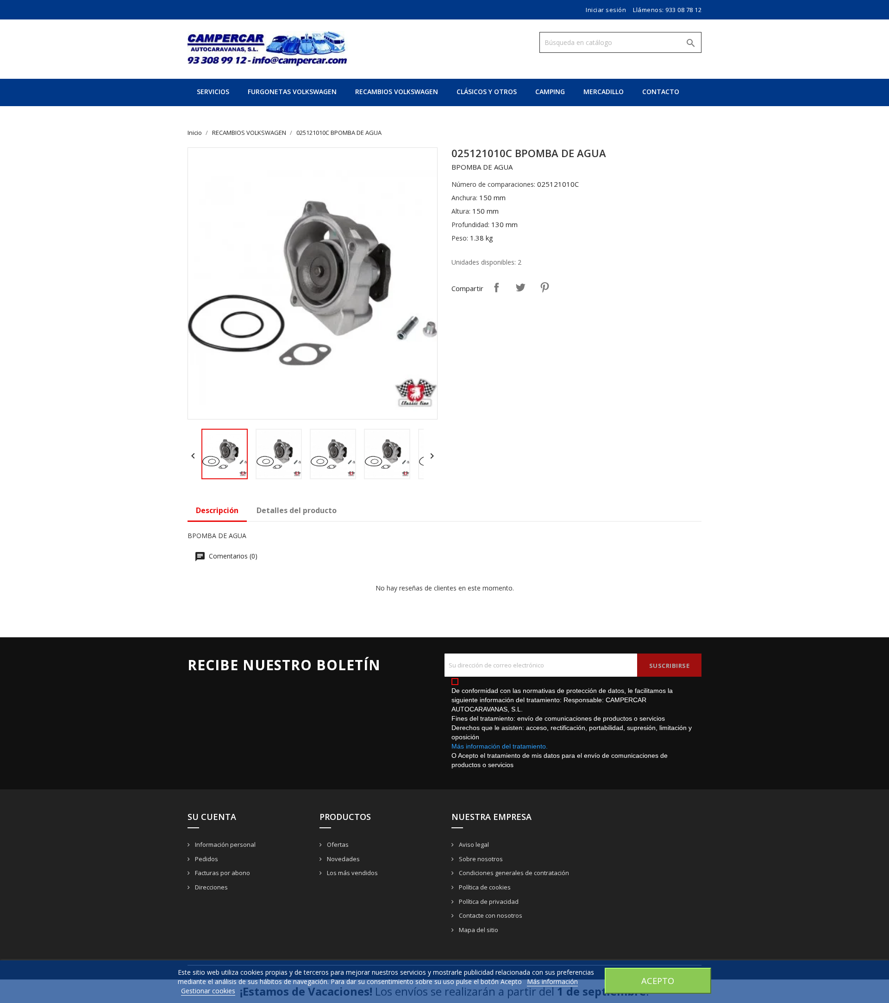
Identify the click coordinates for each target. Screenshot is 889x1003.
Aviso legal (473, 844)
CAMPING (550, 91)
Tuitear (520, 287)
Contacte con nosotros (489, 915)
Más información (552, 981)
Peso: (459, 238)
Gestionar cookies (208, 990)
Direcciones (211, 887)
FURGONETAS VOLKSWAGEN (292, 91)
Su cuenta (212, 816)
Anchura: (464, 197)
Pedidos (206, 859)
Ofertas (337, 844)
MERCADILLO (603, 91)
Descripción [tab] (217, 510)
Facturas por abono (222, 873)
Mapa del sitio (477, 930)
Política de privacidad (488, 901)
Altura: (460, 211)
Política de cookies (484, 887)
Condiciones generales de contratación (513, 873)
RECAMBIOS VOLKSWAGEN (396, 91)
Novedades (343, 859)
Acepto (657, 980)
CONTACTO (660, 91)
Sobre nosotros (480, 859)
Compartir (496, 287)
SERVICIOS (213, 91)
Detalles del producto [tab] (297, 510)
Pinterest (544, 287)
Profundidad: (470, 224)
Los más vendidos (352, 873)
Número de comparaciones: (493, 184)
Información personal (225, 844)
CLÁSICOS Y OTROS (487, 91)
